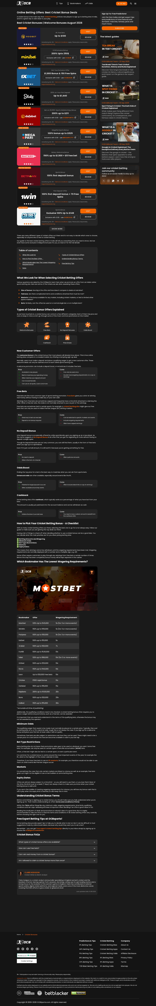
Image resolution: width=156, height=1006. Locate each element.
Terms (123, 962)
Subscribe (119, 28)
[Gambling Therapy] (29, 993)
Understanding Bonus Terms (72, 259)
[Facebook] (32, 949)
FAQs (24, 268)
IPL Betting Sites (106, 957)
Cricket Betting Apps (108, 949)
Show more (57, 229)
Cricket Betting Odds (108, 953)
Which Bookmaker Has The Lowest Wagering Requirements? (38, 263)
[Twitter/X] (23, 949)
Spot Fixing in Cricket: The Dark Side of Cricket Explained (119, 107)
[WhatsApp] (18, 949)
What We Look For (29, 255)
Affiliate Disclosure (128, 953)
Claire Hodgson (32, 872)
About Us (124, 945)
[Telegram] (27, 949)
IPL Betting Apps (107, 962)
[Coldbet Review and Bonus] (28, 216)
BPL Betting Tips (85, 957)
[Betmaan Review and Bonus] (28, 176)
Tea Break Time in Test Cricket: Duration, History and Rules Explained (119, 66)
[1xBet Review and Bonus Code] (28, 77)
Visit (88, 31)
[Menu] (135, 3)
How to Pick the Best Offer (32, 259)
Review (88, 37)
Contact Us (125, 949)
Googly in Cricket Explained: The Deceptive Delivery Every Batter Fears (118, 148)
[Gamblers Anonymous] (39, 993)
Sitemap (124, 966)
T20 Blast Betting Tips (88, 966)
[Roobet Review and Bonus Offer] (28, 37)
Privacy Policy (126, 957)
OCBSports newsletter (35, 830)
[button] (57, 842)
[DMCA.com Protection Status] (78, 993)
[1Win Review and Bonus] (28, 196)
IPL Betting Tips (85, 945)
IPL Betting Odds (107, 966)
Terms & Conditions (61, 42)
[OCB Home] (24, 3)
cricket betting (50, 17)
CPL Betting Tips (86, 962)
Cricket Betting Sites (108, 945)
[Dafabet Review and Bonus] (28, 116)
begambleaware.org (48, 44)
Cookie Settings (27, 961)
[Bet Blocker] (56, 993)
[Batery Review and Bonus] (28, 156)
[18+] (19, 993)
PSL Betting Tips (85, 953)
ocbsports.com (22, 978)
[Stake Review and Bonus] (28, 97)
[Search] (131, 3)
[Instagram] (37, 949)
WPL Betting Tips (86, 949)
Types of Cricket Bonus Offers (73, 255)
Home (19, 934)
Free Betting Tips (68, 263)
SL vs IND (122, 4)
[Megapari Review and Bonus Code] (28, 136)
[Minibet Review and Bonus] (28, 57)
